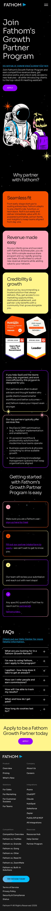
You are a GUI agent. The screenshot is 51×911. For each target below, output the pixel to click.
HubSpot (31, 804)
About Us (31, 768)
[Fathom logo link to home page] (12, 756)
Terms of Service (11, 887)
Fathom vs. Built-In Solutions (12, 868)
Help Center (32, 839)
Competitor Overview (13, 834)
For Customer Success (9, 800)
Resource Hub (33, 834)
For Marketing (9, 794)
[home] (14, 4)
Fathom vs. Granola (12, 844)
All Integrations (34, 823)
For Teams (8, 806)
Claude (30, 799)
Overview (7, 768)
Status (6, 899)
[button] (46, 5)
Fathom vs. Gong (11, 848)
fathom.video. (13, 611)
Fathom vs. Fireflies (12, 839)
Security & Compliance (14, 895)
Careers (30, 773)
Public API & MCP (35, 818)
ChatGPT (31, 794)
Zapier (30, 813)
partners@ (25, 606)
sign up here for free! (17, 522)
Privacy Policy (9, 891)
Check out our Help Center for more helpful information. (23, 640)
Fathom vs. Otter (11, 853)
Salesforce (32, 808)
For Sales (7, 789)
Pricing (6, 773)
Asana (30, 789)
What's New (8, 778)
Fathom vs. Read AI (12, 858)
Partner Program (35, 844)
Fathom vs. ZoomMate (13, 863)
